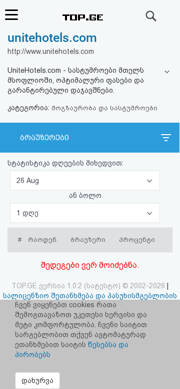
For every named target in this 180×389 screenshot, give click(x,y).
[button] (85, 181)
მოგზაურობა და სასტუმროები (105, 108)
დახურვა (38, 381)
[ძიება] (152, 16)
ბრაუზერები (44, 137)
